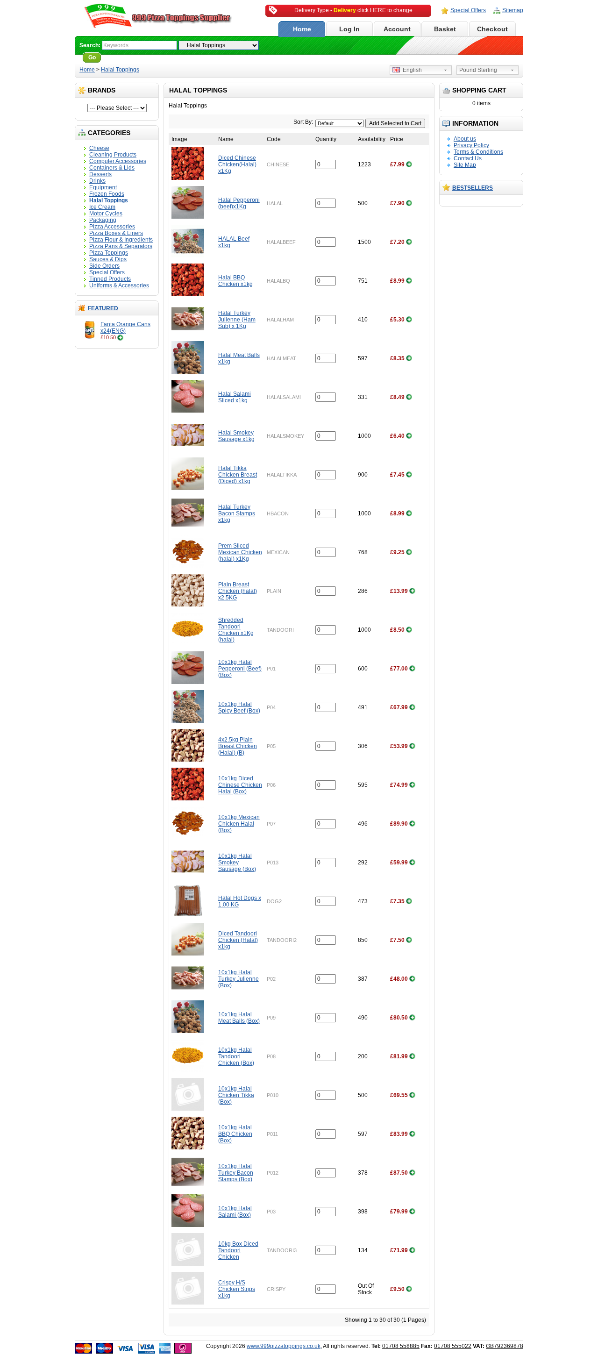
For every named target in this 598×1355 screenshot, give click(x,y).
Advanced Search (129, 57)
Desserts (100, 174)
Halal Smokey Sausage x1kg (236, 435)
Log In (349, 29)
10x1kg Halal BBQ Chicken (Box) (235, 1134)
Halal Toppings (120, 69)
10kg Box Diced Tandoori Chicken (238, 1250)
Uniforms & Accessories (119, 285)
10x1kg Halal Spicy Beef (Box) (239, 707)
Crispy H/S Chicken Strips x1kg (236, 1289)
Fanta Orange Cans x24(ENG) (125, 327)
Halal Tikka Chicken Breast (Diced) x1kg (237, 475)
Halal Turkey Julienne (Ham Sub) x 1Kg (237, 319)
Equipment (103, 187)
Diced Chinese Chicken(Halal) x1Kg (237, 164)
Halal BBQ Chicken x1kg (235, 280)
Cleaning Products (112, 154)
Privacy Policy (471, 145)
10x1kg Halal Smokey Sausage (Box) (237, 862)
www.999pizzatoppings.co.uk (283, 1346)
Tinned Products (110, 279)
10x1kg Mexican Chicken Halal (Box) (239, 824)
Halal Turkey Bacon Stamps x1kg (236, 513)
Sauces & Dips (108, 259)
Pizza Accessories (112, 226)
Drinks (97, 181)
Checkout (492, 29)
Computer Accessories (117, 161)
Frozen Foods (106, 194)
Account (397, 29)
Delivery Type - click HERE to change (353, 10)
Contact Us (468, 158)
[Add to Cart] (120, 337)
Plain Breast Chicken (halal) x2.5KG (237, 591)
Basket (445, 29)
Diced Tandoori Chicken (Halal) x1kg (238, 940)
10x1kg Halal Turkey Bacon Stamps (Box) (235, 1173)
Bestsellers (472, 188)
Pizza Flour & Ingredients (121, 239)
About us (465, 139)
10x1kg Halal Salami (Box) (235, 1211)
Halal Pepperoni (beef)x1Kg (239, 203)
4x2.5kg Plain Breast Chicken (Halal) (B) (237, 746)
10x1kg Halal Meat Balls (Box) (239, 1017)
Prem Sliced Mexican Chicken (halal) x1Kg (240, 552)
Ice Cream (102, 207)
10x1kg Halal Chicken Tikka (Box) (236, 1095)
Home (302, 29)
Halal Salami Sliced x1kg (234, 397)
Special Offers (468, 10)
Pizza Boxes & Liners (116, 233)
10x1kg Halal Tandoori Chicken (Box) (236, 1056)
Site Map (465, 165)
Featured (103, 308)
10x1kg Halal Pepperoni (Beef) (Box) (240, 668)
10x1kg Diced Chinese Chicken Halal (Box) (240, 785)
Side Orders (104, 266)
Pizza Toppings (108, 253)
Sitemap (512, 10)
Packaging (102, 220)
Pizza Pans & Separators (120, 246)
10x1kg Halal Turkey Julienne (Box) (238, 979)
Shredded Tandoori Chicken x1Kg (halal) (236, 630)
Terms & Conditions (478, 152)
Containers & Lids (112, 167)
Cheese (99, 148)
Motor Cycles (105, 213)
